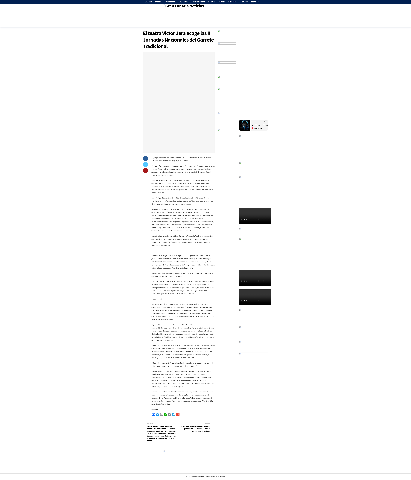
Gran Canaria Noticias (198, 477)
